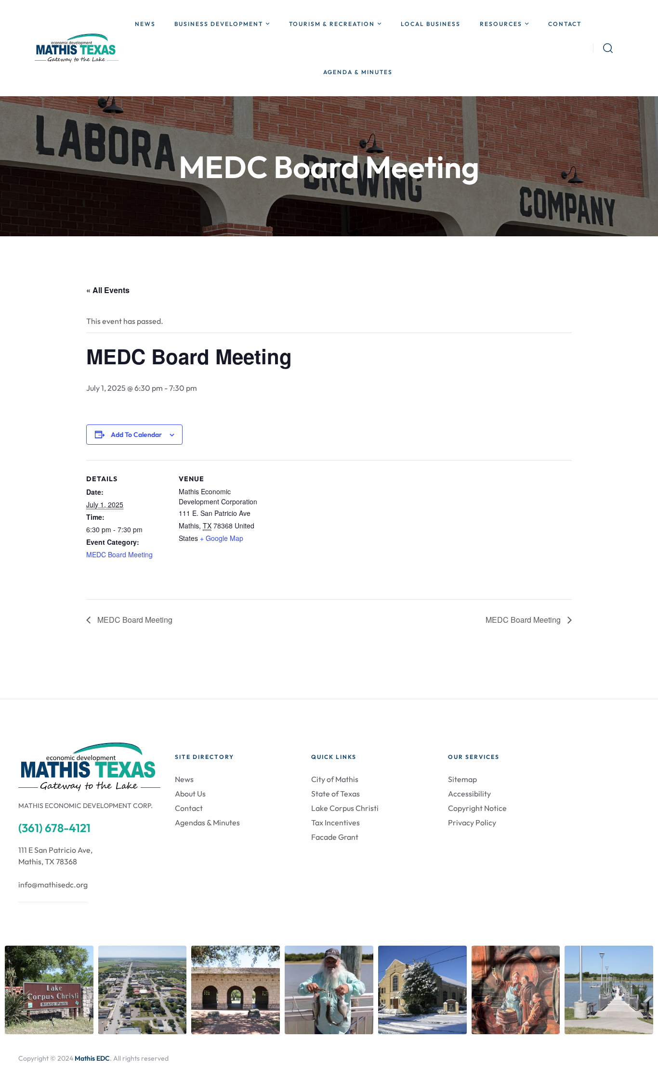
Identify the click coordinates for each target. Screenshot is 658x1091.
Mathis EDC (92, 1058)
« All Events (108, 289)
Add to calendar (136, 434)
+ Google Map (221, 538)
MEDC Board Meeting (119, 554)
